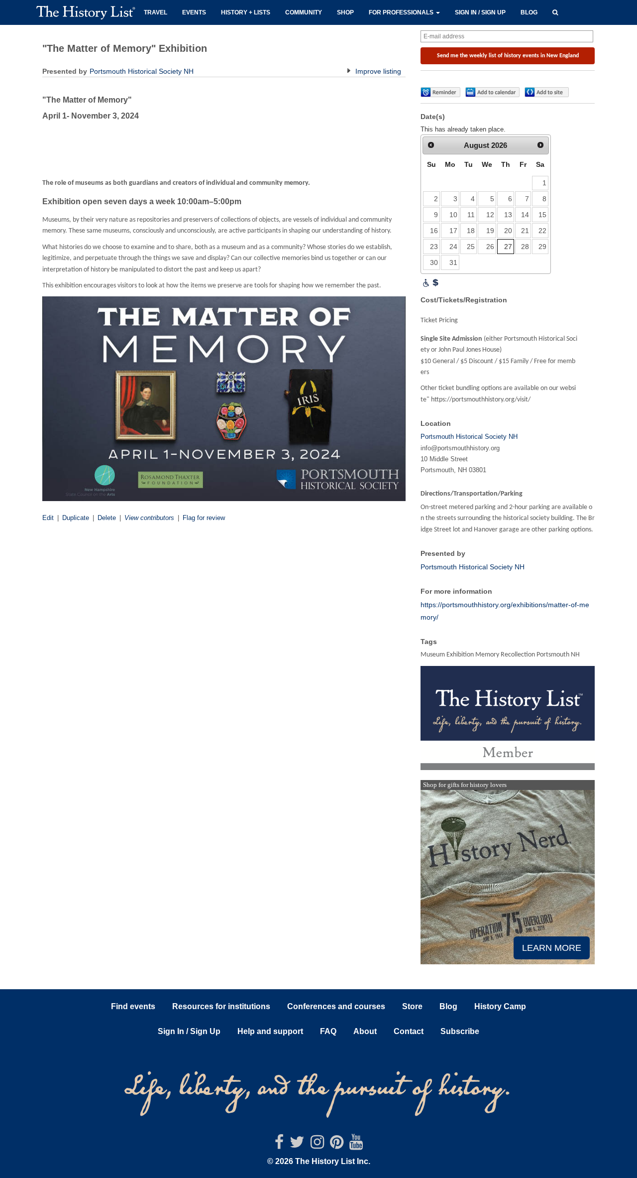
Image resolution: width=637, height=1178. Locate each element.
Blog (529, 12)
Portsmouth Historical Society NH (142, 71)
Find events (133, 1006)
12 (490, 215)
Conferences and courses (336, 1006)
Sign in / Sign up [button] (480, 12)
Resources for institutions (221, 1006)
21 (525, 231)
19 (490, 231)
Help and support (270, 1031)
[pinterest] (336, 1145)
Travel (155, 12)
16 (434, 231)
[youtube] (356, 1145)
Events (194, 12)
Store (412, 1006)
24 (453, 247)
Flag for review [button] (204, 518)
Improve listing (377, 71)
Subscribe (459, 1031)
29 (542, 247)
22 (542, 231)
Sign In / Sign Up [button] (189, 1031)
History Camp (500, 1006)
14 (525, 215)
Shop (345, 12)
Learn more (551, 948)
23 (434, 247)
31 (453, 262)
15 (542, 215)
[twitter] (297, 1145)
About (365, 1031)
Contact (409, 1031)
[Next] (540, 145)
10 (453, 215)
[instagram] (317, 1145)
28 (525, 247)
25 (471, 247)
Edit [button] (48, 518)
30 (434, 262)
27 (508, 247)
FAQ (328, 1031)
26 (490, 247)
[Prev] (431, 145)
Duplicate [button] (75, 518)
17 (453, 231)
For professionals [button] (402, 12)
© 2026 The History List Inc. (318, 1161)
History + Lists (245, 12)
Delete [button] (107, 518)
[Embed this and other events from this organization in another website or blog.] (549, 92)
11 (471, 215)
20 (508, 231)
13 (508, 215)
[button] (555, 11)
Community (303, 12)
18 (471, 231)
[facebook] (279, 1145)
